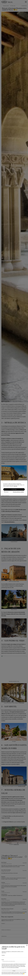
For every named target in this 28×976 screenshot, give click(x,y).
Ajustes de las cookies (18, 491)
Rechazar (6, 491)
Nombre (3, 955)
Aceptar (14, 489)
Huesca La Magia (20, 973)
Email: (3, 959)
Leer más (15, 486)
